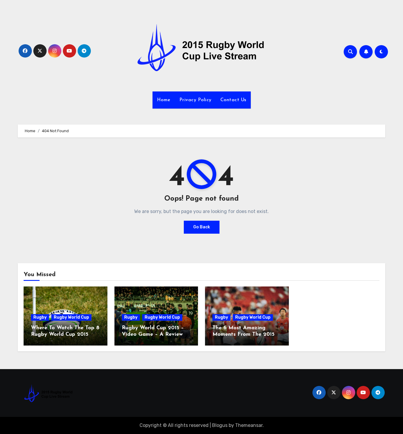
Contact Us (233, 100)
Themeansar (249, 425)
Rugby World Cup (71, 317)
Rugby (40, 317)
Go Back (201, 227)
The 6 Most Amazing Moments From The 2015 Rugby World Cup (243, 334)
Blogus (219, 425)
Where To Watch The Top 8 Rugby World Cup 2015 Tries (65, 334)
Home (164, 100)
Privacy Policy (195, 100)
